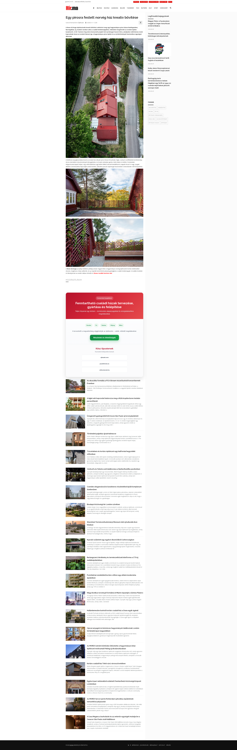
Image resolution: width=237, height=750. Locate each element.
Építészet (81, 23)
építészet (164, 122)
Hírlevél (168, 745)
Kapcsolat (162, 745)
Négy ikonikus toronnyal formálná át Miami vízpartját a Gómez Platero (115, 593)
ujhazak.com (105, 357)
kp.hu (156, 111)
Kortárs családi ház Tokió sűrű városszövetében (106, 663)
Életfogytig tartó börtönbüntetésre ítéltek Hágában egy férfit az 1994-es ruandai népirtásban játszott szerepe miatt (159, 83)
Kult (150, 8)
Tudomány (130, 8)
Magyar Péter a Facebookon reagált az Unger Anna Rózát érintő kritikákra (159, 23)
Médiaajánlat (154, 745)
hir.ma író (73, 23)
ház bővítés (152, 107)
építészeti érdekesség (155, 115)
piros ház (152, 119)
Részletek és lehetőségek (104, 338)
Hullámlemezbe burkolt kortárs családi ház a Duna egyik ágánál (112, 610)
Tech (137, 8)
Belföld (99, 8)
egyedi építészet (162, 119)
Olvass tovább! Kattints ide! (103, 273)
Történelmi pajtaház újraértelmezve (101, 434)
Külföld (106, 8)
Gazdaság (114, 8)
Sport (156, 8)
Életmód (144, 8)
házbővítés (161, 107)
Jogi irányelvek (144, 745)
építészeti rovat (154, 122)
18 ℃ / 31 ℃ (70, 1)
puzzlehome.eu (104, 363)
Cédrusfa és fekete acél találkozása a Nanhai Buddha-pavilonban (113, 469)
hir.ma (151, 111)
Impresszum (135, 745)
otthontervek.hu (104, 370)
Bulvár (122, 8)
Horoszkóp (164, 8)
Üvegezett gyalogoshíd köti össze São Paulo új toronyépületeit (112, 416)
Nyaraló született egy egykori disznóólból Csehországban (110, 540)
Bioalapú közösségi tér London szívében (103, 504)
